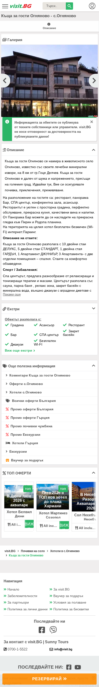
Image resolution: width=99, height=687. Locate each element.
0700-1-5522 (17, 649)
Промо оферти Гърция (30, 418)
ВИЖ (29, 524)
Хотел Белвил (19, 512)
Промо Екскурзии (25, 434)
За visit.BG (61, 589)
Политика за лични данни (27, 609)
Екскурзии (17, 451)
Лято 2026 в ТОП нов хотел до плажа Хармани (53, 499)
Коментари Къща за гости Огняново (39, 375)
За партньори (18, 602)
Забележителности (22, 596)
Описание (49, 28)
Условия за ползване (69, 602)
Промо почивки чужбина (31, 426)
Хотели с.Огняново (25, 392)
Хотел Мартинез (53, 513)
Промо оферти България (31, 409)
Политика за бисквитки (71, 609)
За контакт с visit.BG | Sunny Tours (36, 642)
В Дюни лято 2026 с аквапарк (19, 500)
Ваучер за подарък (26, 460)
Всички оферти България (33, 401)
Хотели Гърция (24, 443)
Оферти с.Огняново (25, 384)
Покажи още (12, 294)
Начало (13, 589)
